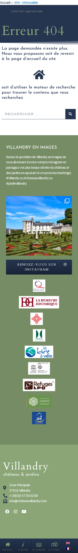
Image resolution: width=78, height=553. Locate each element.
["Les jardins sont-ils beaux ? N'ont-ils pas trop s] (39, 229)
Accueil (6, 11)
